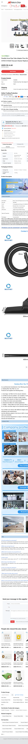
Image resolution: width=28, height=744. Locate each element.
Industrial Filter (16, 697)
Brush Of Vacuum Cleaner (7, 731)
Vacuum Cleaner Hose (6, 716)
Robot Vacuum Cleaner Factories (9, 725)
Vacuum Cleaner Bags (17, 700)
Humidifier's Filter (4, 702)
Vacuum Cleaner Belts (18, 716)
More (2, 734)
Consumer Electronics (9, 9)
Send (12, 621)
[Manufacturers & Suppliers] (14, 2)
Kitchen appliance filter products (19, 702)
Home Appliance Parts (18, 9)
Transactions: (21, 126)
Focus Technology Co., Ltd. (16, 738)
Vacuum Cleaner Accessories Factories (10, 722)
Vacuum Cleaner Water (7, 728)
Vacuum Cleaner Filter (5, 700)
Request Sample (23, 74)
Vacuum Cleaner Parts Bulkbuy (21, 731)
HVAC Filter (3, 697)
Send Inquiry (13, 71)
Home (2, 9)
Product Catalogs (19, 694)
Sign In (3, 138)
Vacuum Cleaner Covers (19, 728)
